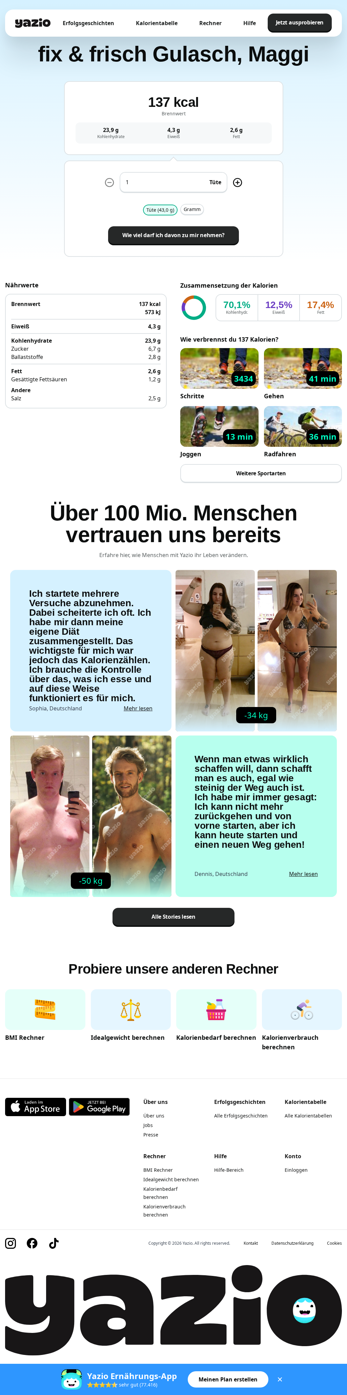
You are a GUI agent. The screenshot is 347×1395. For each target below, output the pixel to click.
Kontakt (251, 1243)
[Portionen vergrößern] (237, 182)
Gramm (192, 209)
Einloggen (296, 1170)
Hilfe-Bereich (229, 1170)
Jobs (148, 1125)
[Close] (280, 1379)
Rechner (210, 23)
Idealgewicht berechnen (171, 1179)
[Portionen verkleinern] (109, 182)
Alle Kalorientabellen (308, 1115)
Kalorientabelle (157, 23)
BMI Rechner (158, 1170)
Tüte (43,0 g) (160, 210)
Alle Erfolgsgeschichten (241, 1115)
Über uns (153, 1115)
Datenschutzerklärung (292, 1243)
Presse (150, 1134)
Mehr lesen (138, 708)
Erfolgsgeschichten (88, 23)
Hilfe (249, 23)
